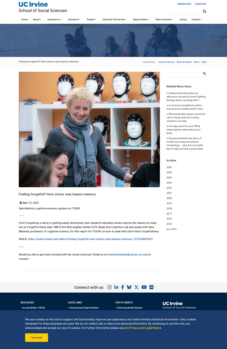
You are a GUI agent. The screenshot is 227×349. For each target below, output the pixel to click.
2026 (169, 167)
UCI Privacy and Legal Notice (143, 328)
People (91, 19)
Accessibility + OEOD (33, 307)
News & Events (164, 19)
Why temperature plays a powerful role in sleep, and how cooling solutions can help (186, 117)
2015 (169, 224)
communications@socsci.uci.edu (127, 254)
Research (73, 19)
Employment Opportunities (84, 307)
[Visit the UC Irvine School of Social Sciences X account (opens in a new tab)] (136, 287)
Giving (183, 19)
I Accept (36, 337)
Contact (196, 19)
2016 (169, 219)
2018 (169, 208)
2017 (169, 213)
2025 (169, 172)
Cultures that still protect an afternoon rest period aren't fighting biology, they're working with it (186, 97)
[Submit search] (204, 11)
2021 (169, 193)
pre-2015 (171, 229)
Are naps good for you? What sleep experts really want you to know (184, 129)
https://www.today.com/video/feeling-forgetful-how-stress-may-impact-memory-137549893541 (90, 239)
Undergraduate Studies (129, 307)
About (36, 19)
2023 (169, 182)
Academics (53, 19)
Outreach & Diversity (114, 19)
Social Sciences (167, 62)
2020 (169, 198)
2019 (169, 203)
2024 (169, 177)
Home (24, 19)
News (196, 62)
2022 (204, 62)
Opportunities (140, 19)
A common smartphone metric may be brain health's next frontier (185, 107)
